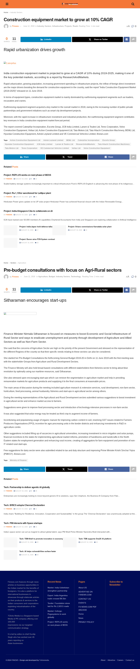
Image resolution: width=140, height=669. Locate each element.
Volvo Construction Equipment (97, 148)
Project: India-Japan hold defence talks (35, 226)
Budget (52, 277)
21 (36, 509)
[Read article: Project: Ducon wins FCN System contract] (10, 243)
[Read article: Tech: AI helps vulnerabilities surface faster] (10, 555)
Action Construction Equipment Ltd (25, 140)
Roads (75, 26)
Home (6, 12)
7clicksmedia (44, 660)
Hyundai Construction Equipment (19, 144)
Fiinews (15, 26)
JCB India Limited (44, 144)
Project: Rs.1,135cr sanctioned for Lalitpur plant (27, 193)
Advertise (111, 660)
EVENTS (82, 603)
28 (37, 242)
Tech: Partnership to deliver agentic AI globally (27, 487)
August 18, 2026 (75, 230)
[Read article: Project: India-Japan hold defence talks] (10, 230)
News (80, 618)
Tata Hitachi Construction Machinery (114, 144)
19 (86, 230)
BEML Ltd (70, 140)
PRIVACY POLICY (86, 622)
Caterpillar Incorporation (88, 140)
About (103, 660)
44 (36, 215)
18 (97, 542)
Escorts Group (109, 140)
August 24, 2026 (21, 215)
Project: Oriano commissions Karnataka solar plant (89, 226)
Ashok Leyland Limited (53, 140)
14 (36, 197)
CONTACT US (84, 599)
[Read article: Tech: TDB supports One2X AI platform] (70, 542)
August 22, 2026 (27, 230)
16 (36, 527)
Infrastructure (58, 26)
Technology (76, 277)
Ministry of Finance (18, 460)
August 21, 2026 (27, 555)
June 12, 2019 (28, 26)
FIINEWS (15, 660)
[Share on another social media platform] (133, 39)
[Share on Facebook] (127, 39)
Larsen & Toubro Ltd (64, 144)
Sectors (13, 263)
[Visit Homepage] (70, 4)
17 (37, 230)
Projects (68, 26)
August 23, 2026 (21, 527)
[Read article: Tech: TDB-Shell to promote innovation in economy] (10, 542)
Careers (120, 660)
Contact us (130, 660)
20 (37, 542)
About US (82, 588)
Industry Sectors (16, 12)
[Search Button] (133, 4)
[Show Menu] (7, 4)
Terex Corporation (29, 148)
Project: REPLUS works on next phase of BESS (27, 174)
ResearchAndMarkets (85, 144)
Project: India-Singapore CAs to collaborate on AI (28, 210)
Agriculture (22, 263)
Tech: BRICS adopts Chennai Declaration (24, 505)
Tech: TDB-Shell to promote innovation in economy (41, 538)
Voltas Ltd (76, 148)
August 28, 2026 (21, 197)
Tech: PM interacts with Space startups (23, 523)
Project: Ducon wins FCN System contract (37, 239)
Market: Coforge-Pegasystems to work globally (57, 614)
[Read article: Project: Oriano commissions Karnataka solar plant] (59, 230)
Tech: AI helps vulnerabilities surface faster (37, 551)
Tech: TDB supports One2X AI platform (95, 538)
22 (36, 179)
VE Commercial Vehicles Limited (54, 148)
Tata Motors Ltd (11, 148)
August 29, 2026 (21, 179)
